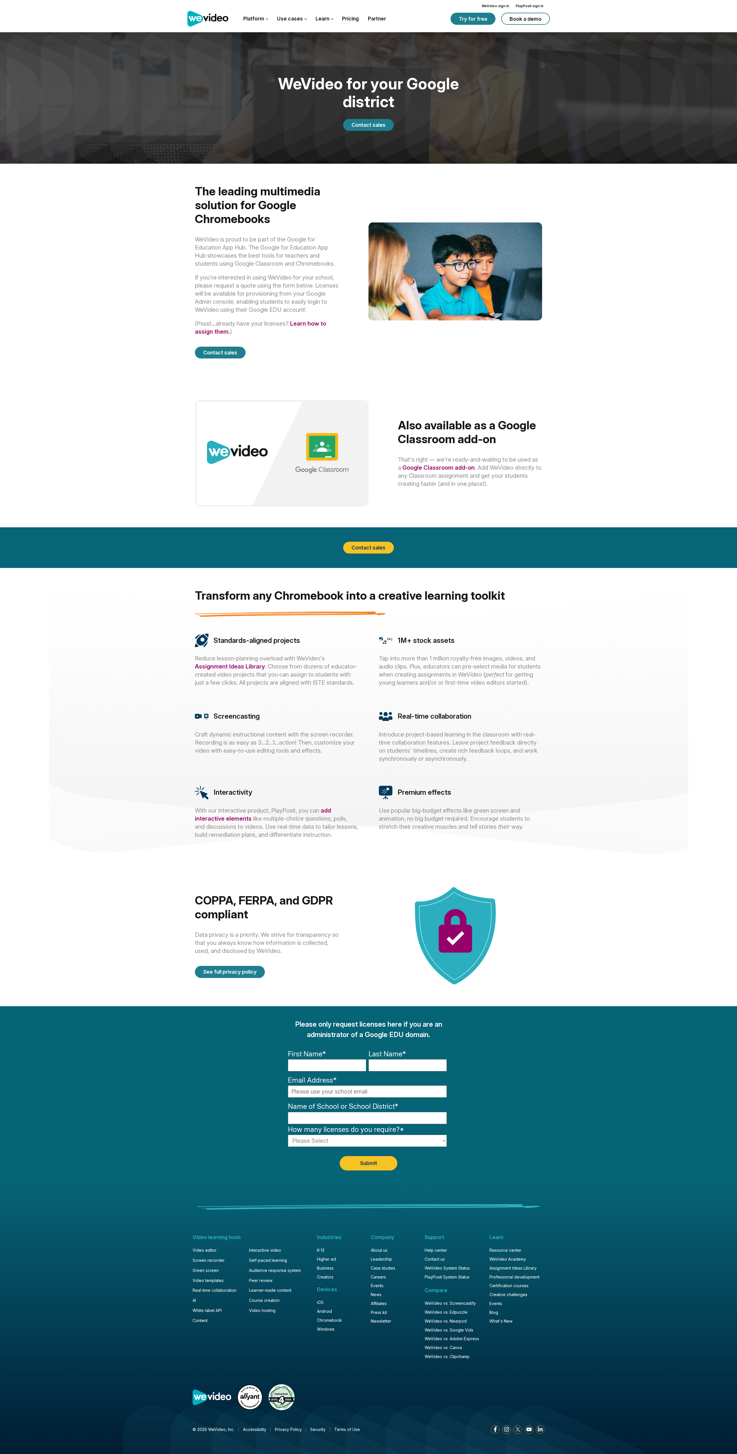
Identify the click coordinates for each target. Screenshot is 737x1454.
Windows (326, 1329)
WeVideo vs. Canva (443, 1347)
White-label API (207, 1310)
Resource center (505, 1250)
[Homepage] (207, 19)
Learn (323, 19)
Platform (254, 19)
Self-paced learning (268, 1260)
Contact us (435, 1259)
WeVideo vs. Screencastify (450, 1303)
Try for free (473, 19)
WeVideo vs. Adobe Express (452, 1338)
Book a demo (526, 19)
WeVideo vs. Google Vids (449, 1330)
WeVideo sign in (495, 6)
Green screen (206, 1270)
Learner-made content (270, 1290)
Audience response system (275, 1270)
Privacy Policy (288, 1429)
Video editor (204, 1250)
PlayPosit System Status (447, 1276)
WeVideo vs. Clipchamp (447, 1356)
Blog (493, 1312)
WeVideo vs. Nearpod (446, 1321)
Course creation (264, 1300)
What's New (500, 1321)
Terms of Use (347, 1429)
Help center (436, 1250)
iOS (320, 1302)
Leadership (381, 1259)
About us (379, 1250)
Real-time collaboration (214, 1290)
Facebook (495, 1429)
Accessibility (254, 1429)
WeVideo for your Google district (368, 93)
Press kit (379, 1312)
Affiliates (379, 1303)
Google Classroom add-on (438, 467)
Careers (378, 1276)
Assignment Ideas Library (230, 666)
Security (318, 1429)
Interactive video (265, 1250)
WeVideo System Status (447, 1268)
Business (325, 1268)
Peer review (260, 1280)
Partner (377, 19)
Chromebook (329, 1320)
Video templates (208, 1280)
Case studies (383, 1268)
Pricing (350, 19)
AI (194, 1300)
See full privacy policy (230, 972)
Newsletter (381, 1321)
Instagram (506, 1429)
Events (377, 1285)
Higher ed (326, 1259)
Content (200, 1320)
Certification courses (509, 1285)
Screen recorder (209, 1260)
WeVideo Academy (507, 1259)
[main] (368, 605)
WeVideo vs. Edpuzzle (446, 1312)
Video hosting (262, 1310)
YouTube (529, 1429)
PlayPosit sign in (529, 6)
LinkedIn (540, 1429)
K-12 (320, 1250)
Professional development (514, 1276)
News (376, 1294)
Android (324, 1311)
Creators (325, 1276)
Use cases (290, 19)
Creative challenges (508, 1294)
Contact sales (368, 125)
